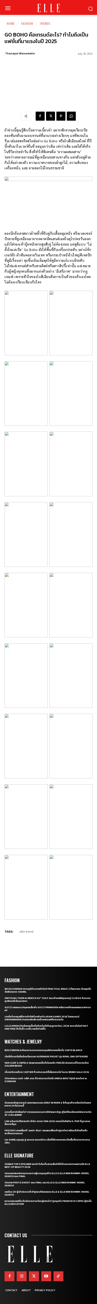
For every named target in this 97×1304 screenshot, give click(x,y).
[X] (50, 116)
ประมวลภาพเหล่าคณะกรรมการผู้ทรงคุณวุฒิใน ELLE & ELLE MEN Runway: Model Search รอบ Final (47, 1175)
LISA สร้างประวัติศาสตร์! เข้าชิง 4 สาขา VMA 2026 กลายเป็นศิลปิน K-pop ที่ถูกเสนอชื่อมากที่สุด (47, 1123)
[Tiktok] (58, 1276)
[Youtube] (46, 1276)
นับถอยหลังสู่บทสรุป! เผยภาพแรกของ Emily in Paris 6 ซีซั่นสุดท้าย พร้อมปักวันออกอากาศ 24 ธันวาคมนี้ (48, 1104)
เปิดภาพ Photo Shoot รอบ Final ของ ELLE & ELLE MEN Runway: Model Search (45, 1184)
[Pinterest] (60, 116)
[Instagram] (22, 1276)
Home (11, 23)
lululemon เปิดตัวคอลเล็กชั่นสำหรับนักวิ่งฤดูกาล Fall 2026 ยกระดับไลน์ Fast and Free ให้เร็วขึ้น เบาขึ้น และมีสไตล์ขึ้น (46, 1027)
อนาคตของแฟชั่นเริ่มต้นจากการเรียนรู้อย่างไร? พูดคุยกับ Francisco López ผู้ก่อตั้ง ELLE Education (48, 1202)
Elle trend (26, 931)
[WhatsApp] (71, 116)
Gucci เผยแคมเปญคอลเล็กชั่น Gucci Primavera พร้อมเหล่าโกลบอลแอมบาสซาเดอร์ (48, 1009)
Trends (44, 23)
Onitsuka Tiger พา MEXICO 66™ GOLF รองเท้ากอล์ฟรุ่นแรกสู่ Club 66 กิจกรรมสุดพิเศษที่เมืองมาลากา (47, 999)
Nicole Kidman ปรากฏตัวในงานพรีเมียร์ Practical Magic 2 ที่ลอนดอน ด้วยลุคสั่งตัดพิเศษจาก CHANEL (48, 990)
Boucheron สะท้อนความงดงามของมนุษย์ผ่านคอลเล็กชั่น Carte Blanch (43, 1050)
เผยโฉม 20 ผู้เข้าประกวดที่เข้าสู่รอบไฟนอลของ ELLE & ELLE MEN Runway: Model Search (47, 1193)
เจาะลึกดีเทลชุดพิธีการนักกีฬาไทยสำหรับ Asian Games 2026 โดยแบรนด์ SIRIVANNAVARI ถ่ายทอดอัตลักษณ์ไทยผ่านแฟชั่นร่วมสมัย (42, 1018)
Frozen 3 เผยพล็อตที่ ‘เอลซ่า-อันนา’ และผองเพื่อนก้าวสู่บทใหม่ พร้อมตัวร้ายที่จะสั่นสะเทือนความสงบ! (46, 1132)
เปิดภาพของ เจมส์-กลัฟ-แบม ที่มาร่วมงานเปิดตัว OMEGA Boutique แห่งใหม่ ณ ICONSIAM (46, 1080)
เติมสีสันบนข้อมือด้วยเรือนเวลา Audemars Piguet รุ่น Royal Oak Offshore (46, 1056)
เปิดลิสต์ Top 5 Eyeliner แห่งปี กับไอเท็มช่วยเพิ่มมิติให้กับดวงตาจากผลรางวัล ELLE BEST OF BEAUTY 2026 (47, 1165)
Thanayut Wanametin (20, 53)
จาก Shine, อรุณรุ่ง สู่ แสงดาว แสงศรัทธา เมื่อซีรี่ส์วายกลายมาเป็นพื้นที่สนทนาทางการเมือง (47, 1141)
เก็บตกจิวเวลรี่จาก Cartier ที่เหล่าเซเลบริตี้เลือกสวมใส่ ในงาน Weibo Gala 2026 (47, 1072)
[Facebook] (40, 116)
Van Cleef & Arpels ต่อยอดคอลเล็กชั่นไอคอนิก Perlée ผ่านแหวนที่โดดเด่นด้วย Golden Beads (47, 1064)
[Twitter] (34, 1276)
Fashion (27, 23)
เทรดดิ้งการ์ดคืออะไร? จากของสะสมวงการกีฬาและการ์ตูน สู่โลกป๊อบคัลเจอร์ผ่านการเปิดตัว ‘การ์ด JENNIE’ (48, 1113)
